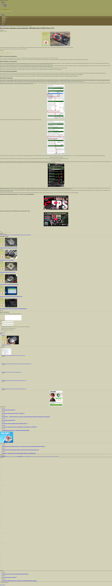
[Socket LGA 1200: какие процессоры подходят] (8, 246)
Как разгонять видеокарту (6, 54)
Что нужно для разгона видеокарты (7, 53)
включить (11, 456)
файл (58, 456)
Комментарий (2, 320)
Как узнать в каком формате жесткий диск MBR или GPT (11, 296)
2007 (0, 456)
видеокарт (1, 232)
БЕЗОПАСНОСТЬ (4, 17)
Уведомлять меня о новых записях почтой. (7, 329)
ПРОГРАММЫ (4, 20)
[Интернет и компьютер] (6, 12)
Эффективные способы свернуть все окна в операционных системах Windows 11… (14, 388)
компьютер (20, 456)
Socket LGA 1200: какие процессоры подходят (8, 247)
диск (14, 456)
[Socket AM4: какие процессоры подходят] (8, 270)
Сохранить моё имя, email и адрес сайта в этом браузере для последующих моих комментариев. (15, 326)
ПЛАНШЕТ (3, 19)
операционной (27, 456)
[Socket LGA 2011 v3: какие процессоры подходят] (8, 282)
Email (1, 323)
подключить (41, 456)
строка (51, 456)
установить (56, 456)
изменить (17, 456)
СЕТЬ (3, 21)
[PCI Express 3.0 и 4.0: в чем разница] (8, 258)
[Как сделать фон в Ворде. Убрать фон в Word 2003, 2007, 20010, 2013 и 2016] (8, 475)
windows (3, 456)
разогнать (10, 232)
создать (49, 456)
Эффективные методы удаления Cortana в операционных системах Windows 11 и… (14, 380)
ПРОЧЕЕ (3, 22)
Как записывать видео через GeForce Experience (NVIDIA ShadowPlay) (13, 308)
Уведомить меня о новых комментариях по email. (8, 328)
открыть (36, 456)
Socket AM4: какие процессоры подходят (7, 272)
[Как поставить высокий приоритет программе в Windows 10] (8, 551)
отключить (31, 456)
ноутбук (24, 456)
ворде (13, 456)
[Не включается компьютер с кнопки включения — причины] (8, 503)
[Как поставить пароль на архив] (8, 484)
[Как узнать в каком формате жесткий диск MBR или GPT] (8, 294)
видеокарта (5, 232)
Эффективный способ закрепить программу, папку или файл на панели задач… (14, 355)
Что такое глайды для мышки (6, 344)
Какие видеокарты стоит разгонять (7, 52)
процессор (47, 456)
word (6, 456)
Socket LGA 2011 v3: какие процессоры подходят (9, 284)
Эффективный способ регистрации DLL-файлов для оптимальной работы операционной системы (16, 363)
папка (38, 456)
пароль (39, 456)
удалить (53, 456)
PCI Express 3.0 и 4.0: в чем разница (7, 260)
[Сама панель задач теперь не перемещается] (7, 561)
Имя (1, 321)
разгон (8, 232)
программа (44, 456)
